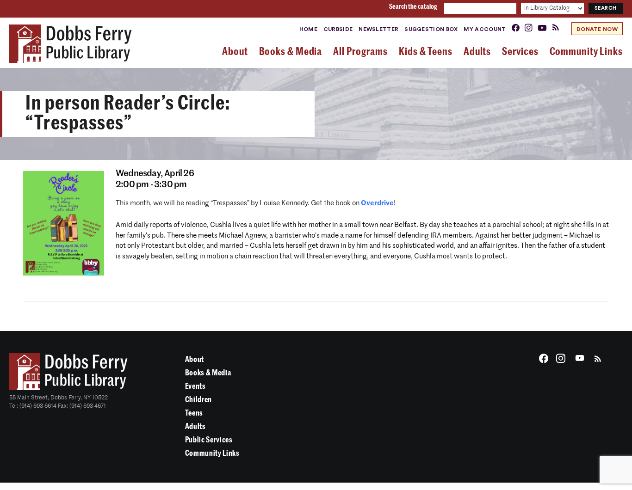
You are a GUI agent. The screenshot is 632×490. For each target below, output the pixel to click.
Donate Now (597, 29)
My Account (485, 29)
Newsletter (378, 29)
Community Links (212, 453)
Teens (194, 413)
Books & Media (208, 373)
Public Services (209, 440)
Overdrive (377, 203)
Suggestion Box (431, 29)
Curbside (338, 29)
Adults (195, 426)
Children (198, 400)
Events (195, 386)
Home (308, 29)
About (194, 359)
